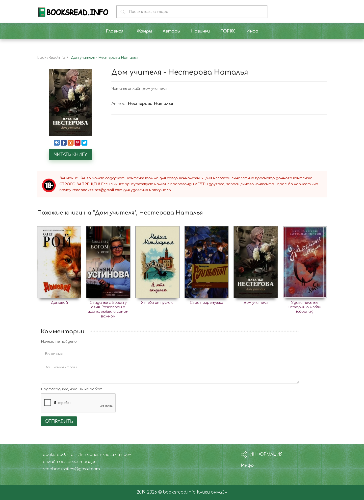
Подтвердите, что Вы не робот (72, 389)
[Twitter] (84, 143)
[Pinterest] (77, 143)
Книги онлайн (212, 492)
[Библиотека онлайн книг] (73, 11)
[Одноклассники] (71, 143)
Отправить (59, 421)
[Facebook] (64, 143)
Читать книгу (70, 154)
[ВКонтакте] (57, 143)
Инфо (247, 465)
